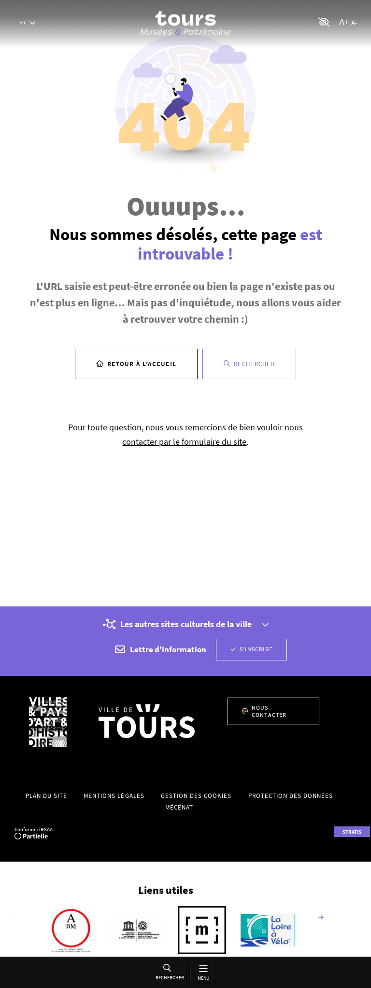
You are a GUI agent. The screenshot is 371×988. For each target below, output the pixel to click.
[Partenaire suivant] (321, 918)
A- (353, 22)
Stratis (351, 831)
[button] (169, 973)
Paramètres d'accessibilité (324, 22)
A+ (343, 21)
